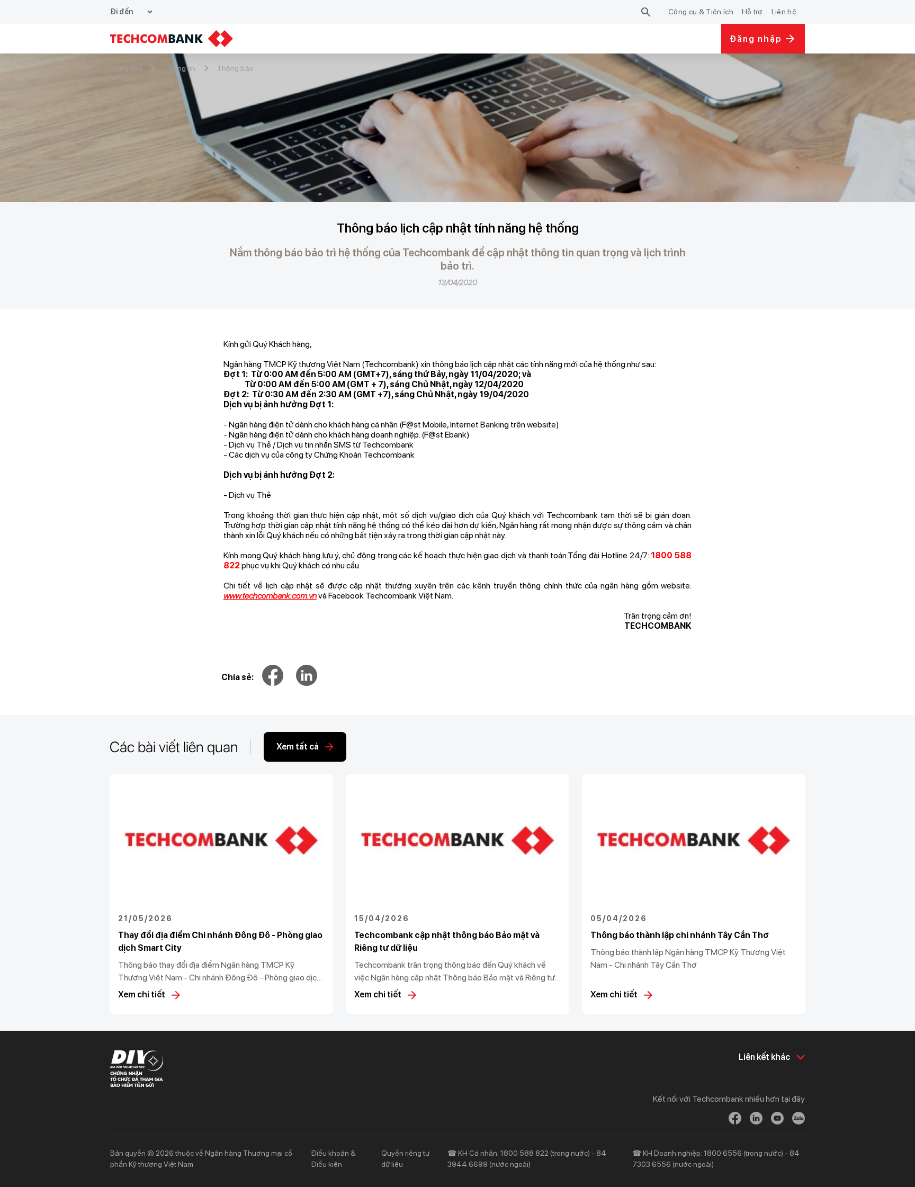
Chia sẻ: (237, 677)
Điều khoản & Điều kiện (333, 1158)
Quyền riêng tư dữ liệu (405, 1158)
